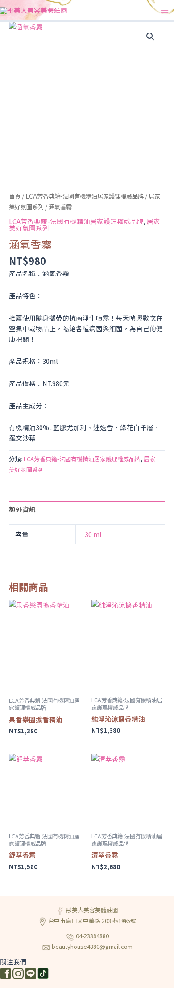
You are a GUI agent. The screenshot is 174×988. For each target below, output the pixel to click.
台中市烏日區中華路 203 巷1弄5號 (92, 920)
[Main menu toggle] (164, 10)
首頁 (15, 195)
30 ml (93, 534)
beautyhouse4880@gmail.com (92, 946)
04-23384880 (92, 935)
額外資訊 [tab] (22, 509)
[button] (150, 36)
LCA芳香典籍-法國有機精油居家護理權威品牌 (84, 195)
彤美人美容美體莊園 (92, 910)
